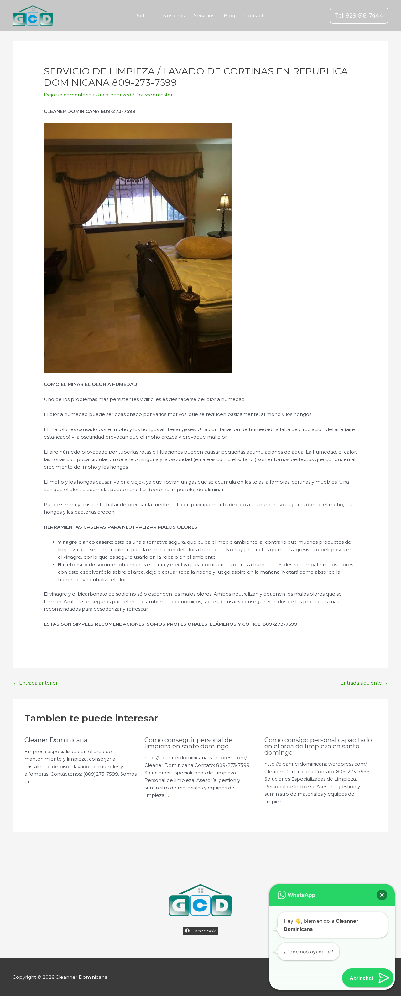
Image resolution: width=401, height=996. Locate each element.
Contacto (255, 15)
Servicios (204, 15)
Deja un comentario (67, 95)
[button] (359, 16)
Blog (229, 15)
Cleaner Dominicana (55, 740)
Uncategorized (113, 95)
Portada (144, 15)
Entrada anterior (35, 683)
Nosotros (174, 15)
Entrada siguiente (364, 683)
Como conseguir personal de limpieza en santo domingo (188, 743)
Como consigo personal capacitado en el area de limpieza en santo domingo (318, 746)
